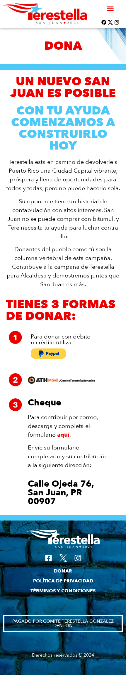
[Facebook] (103, 22)
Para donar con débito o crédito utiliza (61, 339)
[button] (110, 8)
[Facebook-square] (48, 558)
